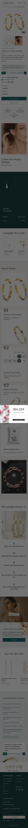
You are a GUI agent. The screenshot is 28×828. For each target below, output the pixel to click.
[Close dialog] (27, 405)
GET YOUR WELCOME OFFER (19, 419)
